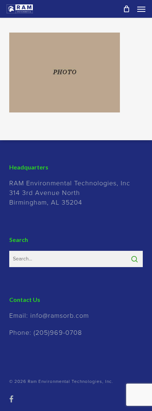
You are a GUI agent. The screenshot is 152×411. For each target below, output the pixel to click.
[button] (141, 9)
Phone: (45, 333)
